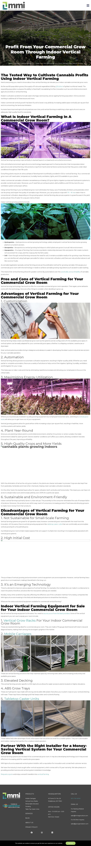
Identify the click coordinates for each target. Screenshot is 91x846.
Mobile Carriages (17, 634)
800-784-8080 (76, 798)
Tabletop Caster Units (21, 699)
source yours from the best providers (56, 613)
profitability (76, 272)
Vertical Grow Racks (20, 620)
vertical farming (43, 774)
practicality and (66, 272)
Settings (70, 843)
